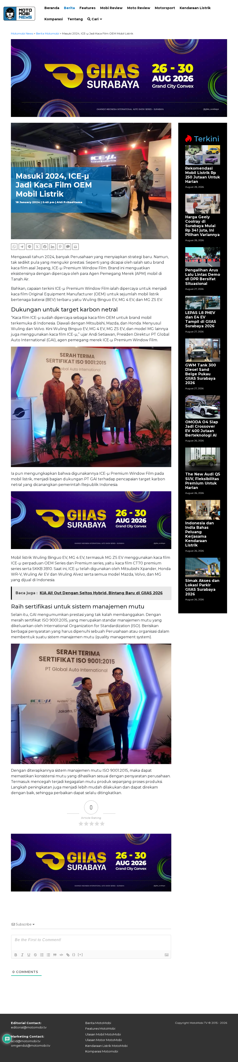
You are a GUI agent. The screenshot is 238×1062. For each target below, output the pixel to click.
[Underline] (29, 955)
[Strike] (35, 955)
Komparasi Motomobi (101, 1051)
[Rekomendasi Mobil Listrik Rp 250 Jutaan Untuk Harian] (202, 155)
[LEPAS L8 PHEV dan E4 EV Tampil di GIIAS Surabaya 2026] (202, 302)
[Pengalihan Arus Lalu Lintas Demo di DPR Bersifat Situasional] (202, 256)
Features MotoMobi (100, 1028)
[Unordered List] (48, 955)
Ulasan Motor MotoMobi (103, 1040)
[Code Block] (61, 955)
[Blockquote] (55, 955)
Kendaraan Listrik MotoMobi (106, 1046)
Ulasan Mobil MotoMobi (103, 1034)
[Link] (68, 955)
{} (74, 954)
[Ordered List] (42, 955)
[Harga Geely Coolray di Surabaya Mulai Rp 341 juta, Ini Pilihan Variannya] (202, 203)
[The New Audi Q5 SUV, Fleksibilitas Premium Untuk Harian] (202, 459)
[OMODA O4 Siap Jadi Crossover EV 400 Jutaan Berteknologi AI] (202, 406)
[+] (80, 954)
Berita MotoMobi (98, 1023)
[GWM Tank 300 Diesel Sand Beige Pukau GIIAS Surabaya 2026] (202, 350)
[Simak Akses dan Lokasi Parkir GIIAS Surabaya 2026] (202, 567)
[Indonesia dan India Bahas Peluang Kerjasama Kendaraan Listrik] (202, 509)
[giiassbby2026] (119, 77)
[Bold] (16, 955)
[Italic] (22, 955)
